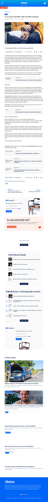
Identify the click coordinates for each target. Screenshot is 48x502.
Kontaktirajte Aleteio (33, 498)
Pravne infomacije (25, 498)
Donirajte (14, 498)
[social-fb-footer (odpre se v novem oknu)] (22, 494)
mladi (7, 412)
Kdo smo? (19, 498)
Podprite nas (3, 7)
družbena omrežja (9, 392)
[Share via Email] (40, 51)
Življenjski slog (7, 11)
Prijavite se (9, 211)
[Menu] (10, 3)
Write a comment (24, 244)
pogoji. (19, 208)
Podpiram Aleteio (11, 226)
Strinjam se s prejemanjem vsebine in (14, 208)
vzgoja (6, 183)
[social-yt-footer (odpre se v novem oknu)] (20, 494)
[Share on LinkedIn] (36, 51)
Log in (28, 240)
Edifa (16, 19)
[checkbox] (6, 208)
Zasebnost (39, 498)
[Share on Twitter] (38, 51)
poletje (7, 361)
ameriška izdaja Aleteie (31, 146)
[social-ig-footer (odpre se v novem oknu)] (27, 494)
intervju (7, 452)
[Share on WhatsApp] (42, 51)
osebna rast (8, 432)
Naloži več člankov (24, 283)
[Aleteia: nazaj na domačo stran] (24, 2)
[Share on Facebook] (34, 51)
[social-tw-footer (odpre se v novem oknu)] (25, 494)
